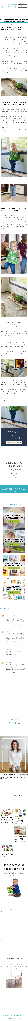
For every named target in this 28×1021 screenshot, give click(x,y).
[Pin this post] (10, 491)
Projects (15, 33)
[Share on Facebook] (12, 491)
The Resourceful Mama (12, 615)
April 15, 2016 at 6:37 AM (12, 657)
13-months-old (11, 32)
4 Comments (14, 486)
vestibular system (21, 68)
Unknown (8, 631)
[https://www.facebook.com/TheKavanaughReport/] (9, 723)
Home (12, 496)
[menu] (1, 12)
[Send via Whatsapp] (17, 491)
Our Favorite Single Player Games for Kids (7, 855)
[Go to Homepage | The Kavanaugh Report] (14, 9)
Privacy (14, 1012)
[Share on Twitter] (13, 491)
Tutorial (21, 33)
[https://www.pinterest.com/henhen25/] (12, 723)
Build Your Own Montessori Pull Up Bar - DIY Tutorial (20, 839)
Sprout (3, 964)
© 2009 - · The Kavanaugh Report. (14, 1015)
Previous (25, 496)
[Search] (25, 787)
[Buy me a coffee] (14, 468)
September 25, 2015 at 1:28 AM (14, 626)
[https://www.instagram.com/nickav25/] (15, 723)
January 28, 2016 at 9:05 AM (13, 644)
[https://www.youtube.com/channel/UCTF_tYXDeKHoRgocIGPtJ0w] (19, 723)
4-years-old (19, 32)
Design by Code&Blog (14, 1018)
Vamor (8, 662)
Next (1, 496)
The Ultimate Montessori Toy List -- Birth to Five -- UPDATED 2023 (7, 821)
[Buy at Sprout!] (14, 987)
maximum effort (17, 70)
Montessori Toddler (7, 33)
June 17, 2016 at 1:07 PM (12, 675)
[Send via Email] (15, 491)
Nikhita (8, 649)
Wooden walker (19, 641)
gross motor (4, 324)
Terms (14, 1008)
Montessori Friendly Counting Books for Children (20, 821)
